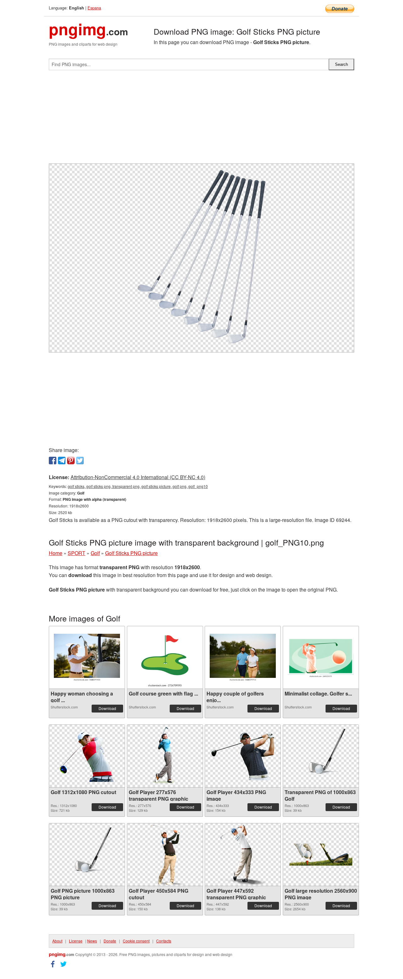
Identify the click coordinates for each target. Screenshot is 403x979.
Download (107, 708)
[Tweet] (80, 460)
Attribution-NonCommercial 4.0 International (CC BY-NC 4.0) (138, 477)
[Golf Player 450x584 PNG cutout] (165, 855)
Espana (94, 8)
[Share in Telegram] (61, 460)
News (92, 940)
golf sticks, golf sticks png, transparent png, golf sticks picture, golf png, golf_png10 (138, 486)
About (57, 940)
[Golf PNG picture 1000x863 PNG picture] (86, 854)
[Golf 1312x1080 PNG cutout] (86, 756)
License (75, 940)
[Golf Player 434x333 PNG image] (242, 756)
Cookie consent (136, 940)
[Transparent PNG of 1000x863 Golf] (320, 756)
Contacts (163, 940)
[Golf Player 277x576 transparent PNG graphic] (164, 756)
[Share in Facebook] (52, 460)
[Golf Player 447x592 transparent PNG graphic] (242, 855)
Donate (110, 940)
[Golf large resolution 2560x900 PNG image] (320, 855)
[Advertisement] (201, 119)
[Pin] (71, 460)
